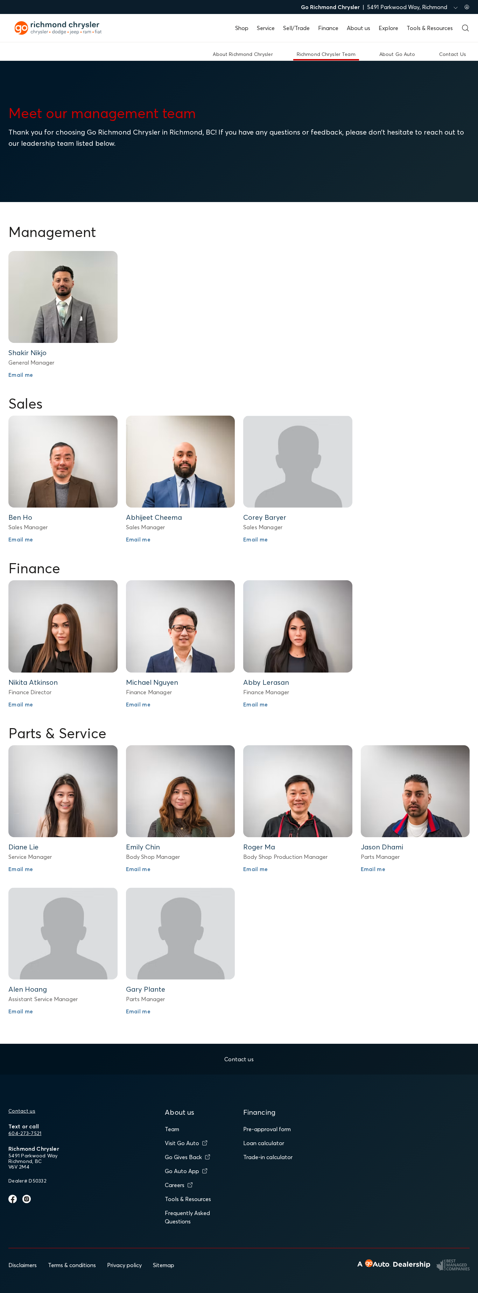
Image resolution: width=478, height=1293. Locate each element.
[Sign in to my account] (467, 7)
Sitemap (163, 1265)
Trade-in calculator (268, 1157)
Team (172, 1129)
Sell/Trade (296, 27)
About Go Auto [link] (397, 54)
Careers (174, 1184)
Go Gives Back (183, 1157)
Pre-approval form (267, 1129)
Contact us (21, 1111)
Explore (388, 27)
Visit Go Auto (182, 1143)
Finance (328, 27)
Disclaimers (22, 1265)
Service (266, 27)
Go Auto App (182, 1171)
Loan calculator (263, 1143)
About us (358, 27)
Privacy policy (124, 1265)
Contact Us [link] (452, 54)
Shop (241, 27)
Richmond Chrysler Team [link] (326, 54)
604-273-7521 (24, 1133)
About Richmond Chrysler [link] (243, 54)
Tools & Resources (430, 27)
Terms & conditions (72, 1265)
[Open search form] (465, 28)
